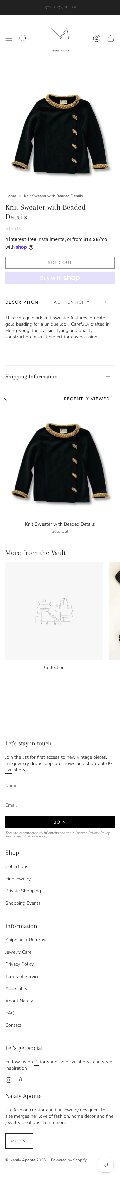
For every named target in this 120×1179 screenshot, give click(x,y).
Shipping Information (31, 376)
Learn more (54, 1122)
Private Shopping (23, 891)
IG (36, 1062)
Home (10, 196)
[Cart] (111, 38)
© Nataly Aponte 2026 (25, 1160)
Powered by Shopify (69, 1160)
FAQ (10, 1013)
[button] (23, 38)
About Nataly (19, 1001)
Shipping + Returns (25, 940)
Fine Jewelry (18, 879)
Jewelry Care (18, 952)
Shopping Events (23, 903)
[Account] (97, 38)
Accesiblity (16, 988)
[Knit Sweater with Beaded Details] (60, 463)
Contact (13, 1025)
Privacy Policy (99, 832)
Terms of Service (25, 836)
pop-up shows (60, 763)
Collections (16, 866)
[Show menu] (9, 38)
